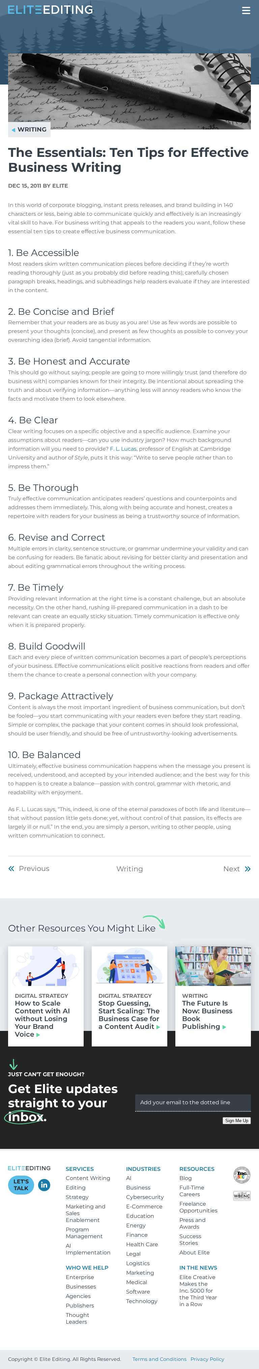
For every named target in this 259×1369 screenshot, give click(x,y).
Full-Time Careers (191, 1191)
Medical (136, 1282)
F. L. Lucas (123, 449)
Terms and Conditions (159, 1359)
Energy (136, 1225)
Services (80, 1169)
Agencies (78, 1296)
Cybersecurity (145, 1197)
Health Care (142, 1244)
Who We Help (87, 1268)
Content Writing (88, 1178)
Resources (196, 1169)
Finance (137, 1235)
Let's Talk (21, 1184)
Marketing (140, 1273)
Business (138, 1187)
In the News (198, 1268)
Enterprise (80, 1277)
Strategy (77, 1197)
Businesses (81, 1286)
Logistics (138, 1263)
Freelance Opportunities (198, 1207)
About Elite (194, 1252)
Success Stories (190, 1239)
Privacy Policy (207, 1359)
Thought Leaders (77, 1318)
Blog (185, 1178)
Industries (143, 1169)
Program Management (84, 1233)
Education (140, 1216)
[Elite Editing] (50, 12)
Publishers (80, 1305)
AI (129, 1178)
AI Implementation (88, 1249)
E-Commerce (144, 1206)
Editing (76, 1187)
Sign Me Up (236, 1120)
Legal (133, 1254)
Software (138, 1292)
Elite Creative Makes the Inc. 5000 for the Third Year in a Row (198, 1290)
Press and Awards (192, 1223)
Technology (141, 1301)
